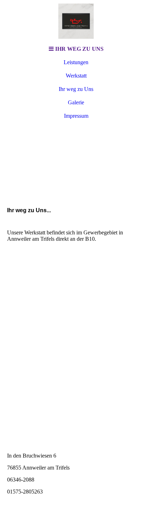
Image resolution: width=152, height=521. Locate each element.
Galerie (76, 102)
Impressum (76, 116)
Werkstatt (76, 76)
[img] (76, 21)
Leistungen (76, 62)
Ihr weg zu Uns (76, 89)
